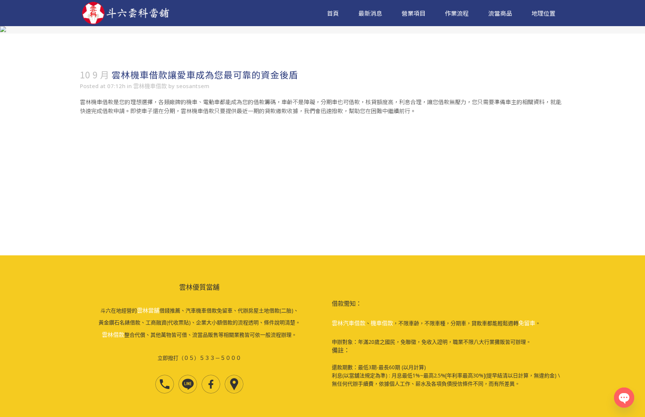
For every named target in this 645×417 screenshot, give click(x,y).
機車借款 (382, 323)
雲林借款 (113, 334)
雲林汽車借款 (348, 323)
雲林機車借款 (150, 86)
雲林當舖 (148, 310)
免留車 (526, 323)
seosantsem (192, 86)
